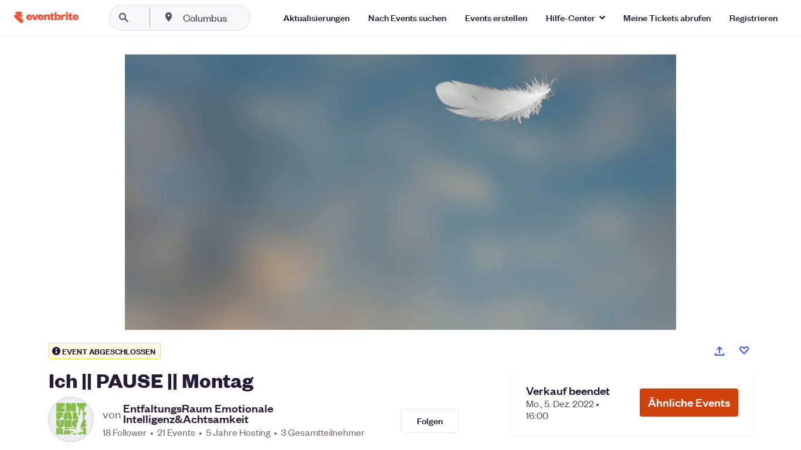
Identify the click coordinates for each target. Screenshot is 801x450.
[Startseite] (46, 17)
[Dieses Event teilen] (719, 351)
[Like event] (744, 350)
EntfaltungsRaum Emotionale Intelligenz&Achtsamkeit (198, 413)
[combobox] (242, 17)
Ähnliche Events (689, 402)
